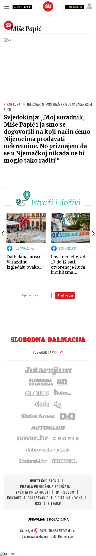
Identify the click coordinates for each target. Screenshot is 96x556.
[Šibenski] (64, 461)
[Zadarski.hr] (32, 461)
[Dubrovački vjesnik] (48, 449)
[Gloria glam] (57, 404)
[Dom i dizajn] (67, 415)
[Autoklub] (48, 427)
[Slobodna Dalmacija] (48, 6)
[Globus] (37, 393)
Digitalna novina (69, 497)
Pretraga (65, 295)
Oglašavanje (37, 497)
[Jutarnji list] (48, 370)
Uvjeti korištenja (45, 480)
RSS (38, 503)
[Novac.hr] (32, 438)
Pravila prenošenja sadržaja (45, 486)
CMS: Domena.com (62, 536)
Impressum (65, 492)
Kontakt (14, 497)
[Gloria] (42, 404)
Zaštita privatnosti (33, 492)
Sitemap (54, 503)
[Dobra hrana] (38, 415)
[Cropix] (65, 438)
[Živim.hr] (62, 393)
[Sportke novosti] (62, 381)
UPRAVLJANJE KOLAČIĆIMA (48, 519)
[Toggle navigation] (6, 6)
